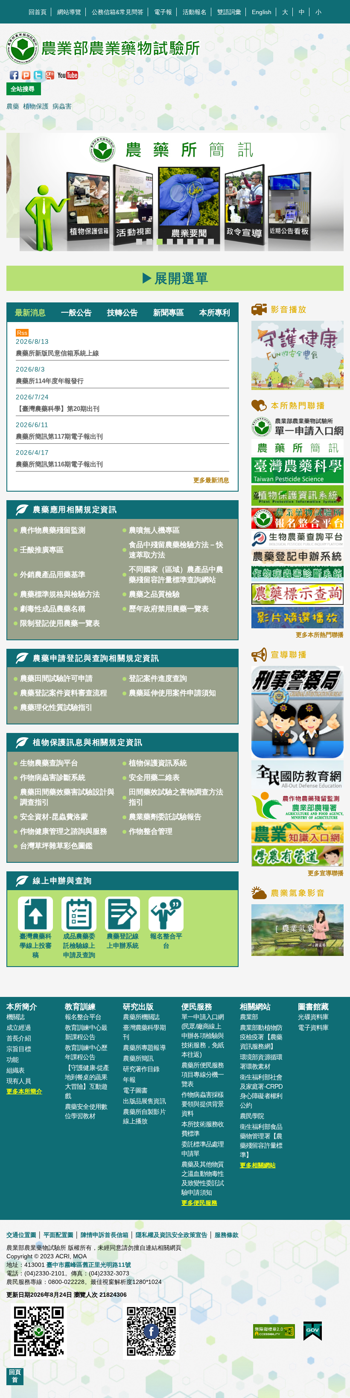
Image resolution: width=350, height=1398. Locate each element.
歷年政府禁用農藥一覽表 (169, 609)
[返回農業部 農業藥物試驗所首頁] (103, 48)
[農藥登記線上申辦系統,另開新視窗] (297, 556)
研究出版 (138, 1006)
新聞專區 (168, 312)
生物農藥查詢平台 (49, 763)
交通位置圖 (21, 1234)
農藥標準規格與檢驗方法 (60, 594)
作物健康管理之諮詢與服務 (63, 831)
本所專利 (214, 312)
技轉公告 (122, 312)
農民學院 (252, 1116)
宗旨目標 (18, 1048)
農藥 (12, 106)
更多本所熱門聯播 (320, 634)
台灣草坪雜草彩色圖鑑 (56, 846)
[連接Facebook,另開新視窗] (151, 1335)
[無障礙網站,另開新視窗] (274, 1336)
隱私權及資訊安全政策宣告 (171, 1234)
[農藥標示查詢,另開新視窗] (297, 593)
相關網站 (255, 1006)
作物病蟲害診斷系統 (52, 778)
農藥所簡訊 (138, 1058)
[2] (149, 242)
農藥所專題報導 (144, 1047)
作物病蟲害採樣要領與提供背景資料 (202, 1104)
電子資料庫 (313, 1027)
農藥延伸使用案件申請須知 (172, 693)
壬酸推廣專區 (42, 550)
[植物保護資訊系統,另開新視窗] (297, 495)
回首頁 (38, 12)
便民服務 (196, 1006)
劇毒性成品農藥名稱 (52, 609)
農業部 (249, 1016)
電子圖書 (135, 1090)
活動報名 (195, 12)
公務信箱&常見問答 (117, 12)
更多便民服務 (199, 1202)
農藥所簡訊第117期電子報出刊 (59, 436)
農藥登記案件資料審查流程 (63, 693)
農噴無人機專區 (154, 530)
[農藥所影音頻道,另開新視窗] (297, 354)
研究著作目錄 (141, 1069)
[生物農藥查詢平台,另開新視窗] (297, 538)
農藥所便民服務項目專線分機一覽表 (202, 1074)
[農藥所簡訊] (175, 192)
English (261, 12)
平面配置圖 (58, 1234)
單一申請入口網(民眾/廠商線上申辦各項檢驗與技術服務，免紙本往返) (202, 1035)
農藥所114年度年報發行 (50, 380)
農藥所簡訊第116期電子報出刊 (59, 464)
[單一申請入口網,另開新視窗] (297, 426)
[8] (211, 242)
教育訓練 (80, 1006)
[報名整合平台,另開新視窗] (297, 517)
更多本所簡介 (24, 1091)
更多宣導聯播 (326, 873)
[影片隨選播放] (297, 617)
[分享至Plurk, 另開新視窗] (26, 74)
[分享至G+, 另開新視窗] (50, 74)
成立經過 (18, 1027)
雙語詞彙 (229, 12)
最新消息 (30, 312)
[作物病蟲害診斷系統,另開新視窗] (297, 573)
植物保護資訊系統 (158, 763)
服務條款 (227, 1234)
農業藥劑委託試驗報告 (165, 817)
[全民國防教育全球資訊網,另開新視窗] (297, 774)
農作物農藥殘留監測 (52, 530)
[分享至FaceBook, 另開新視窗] (14, 74)
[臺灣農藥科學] (297, 469)
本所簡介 (21, 1006)
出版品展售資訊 (144, 1101)
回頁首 (15, 1376)
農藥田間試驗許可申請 (56, 678)
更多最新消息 (211, 480)
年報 (129, 1079)
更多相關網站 (258, 1165)
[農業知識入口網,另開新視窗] (297, 832)
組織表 (15, 1070)
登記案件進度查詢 (158, 678)
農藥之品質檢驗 (154, 594)
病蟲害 (62, 106)
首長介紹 (18, 1038)
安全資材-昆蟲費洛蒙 (54, 817)
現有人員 (18, 1080)
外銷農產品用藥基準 (52, 575)
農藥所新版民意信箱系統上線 (57, 353)
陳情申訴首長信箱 (104, 1234)
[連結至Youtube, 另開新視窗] (68, 74)
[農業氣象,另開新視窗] (297, 929)
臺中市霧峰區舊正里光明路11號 (89, 1264)
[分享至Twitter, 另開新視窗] (38, 74)
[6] (190, 242)
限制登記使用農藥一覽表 (60, 623)
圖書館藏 (313, 1006)
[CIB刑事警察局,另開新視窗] (297, 711)
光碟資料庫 (313, 1016)
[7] (201, 242)
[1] (139, 242)
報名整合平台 (83, 1016)
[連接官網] (39, 1335)
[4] (170, 242)
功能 (12, 1059)
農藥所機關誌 (141, 1016)
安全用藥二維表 (154, 778)
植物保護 (36, 106)
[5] (180, 242)
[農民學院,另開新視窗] (297, 855)
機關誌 (15, 1016)
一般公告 (76, 312)
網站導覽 (69, 12)
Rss (22, 332)
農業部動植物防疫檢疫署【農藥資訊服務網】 (261, 1037)
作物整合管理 (150, 831)
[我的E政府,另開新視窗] (312, 1335)
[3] (160, 242)
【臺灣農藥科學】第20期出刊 (57, 408)
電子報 (163, 12)
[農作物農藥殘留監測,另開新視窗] (297, 805)
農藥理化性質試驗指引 (56, 707)
